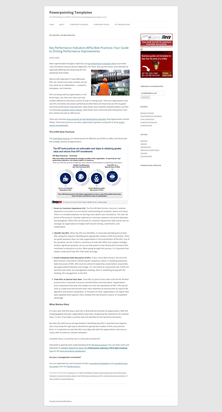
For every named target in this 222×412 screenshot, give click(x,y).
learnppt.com (146, 147)
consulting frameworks (99, 363)
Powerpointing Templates (70, 12)
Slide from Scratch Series (150, 150)
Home (51, 24)
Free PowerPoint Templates (151, 116)
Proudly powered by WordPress (60, 401)
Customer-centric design (67, 376)
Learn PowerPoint (147, 119)
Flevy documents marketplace (72, 351)
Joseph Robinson (67, 379)
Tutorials (144, 153)
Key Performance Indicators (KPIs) (101, 63)
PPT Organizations (122, 24)
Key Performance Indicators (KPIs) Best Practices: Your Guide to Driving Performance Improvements (89, 49)
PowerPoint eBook (101, 24)
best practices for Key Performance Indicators (86, 119)
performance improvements (115, 376)
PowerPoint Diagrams (79, 24)
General (143, 144)
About (61, 24)
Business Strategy (147, 113)
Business (71, 373)
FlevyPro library (73, 366)
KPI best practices (99, 345)
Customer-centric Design (71, 110)
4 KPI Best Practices (61, 138)
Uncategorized (146, 156)
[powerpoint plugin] (142, 49)
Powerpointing (146, 125)
